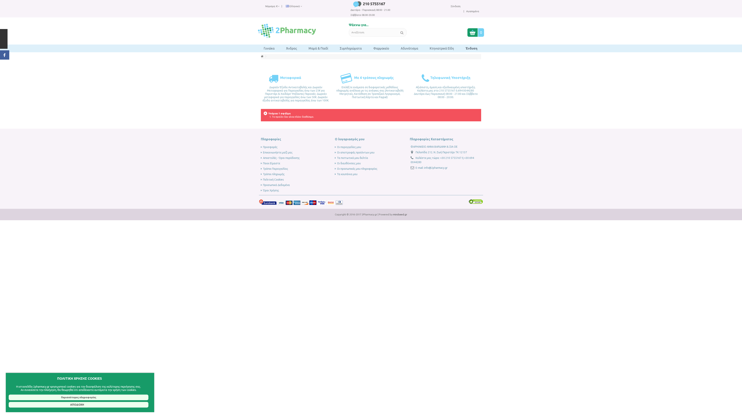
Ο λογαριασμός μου (349, 139)
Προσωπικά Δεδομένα (276, 185)
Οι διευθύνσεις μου (349, 163)
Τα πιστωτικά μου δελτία (352, 157)
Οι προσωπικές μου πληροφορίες (357, 168)
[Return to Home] (262, 56)
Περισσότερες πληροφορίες (78, 397)
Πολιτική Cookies (273, 179)
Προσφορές (270, 147)
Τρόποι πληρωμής (274, 174)
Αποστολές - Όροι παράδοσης (281, 157)
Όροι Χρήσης (271, 190)
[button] (269, 48)
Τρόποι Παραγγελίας (275, 168)
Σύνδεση (455, 6)
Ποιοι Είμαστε (271, 163)
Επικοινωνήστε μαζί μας (278, 152)
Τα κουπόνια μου (347, 174)
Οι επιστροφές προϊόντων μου (355, 152)
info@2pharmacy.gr (436, 167)
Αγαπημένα (472, 11)
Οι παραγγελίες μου (349, 147)
